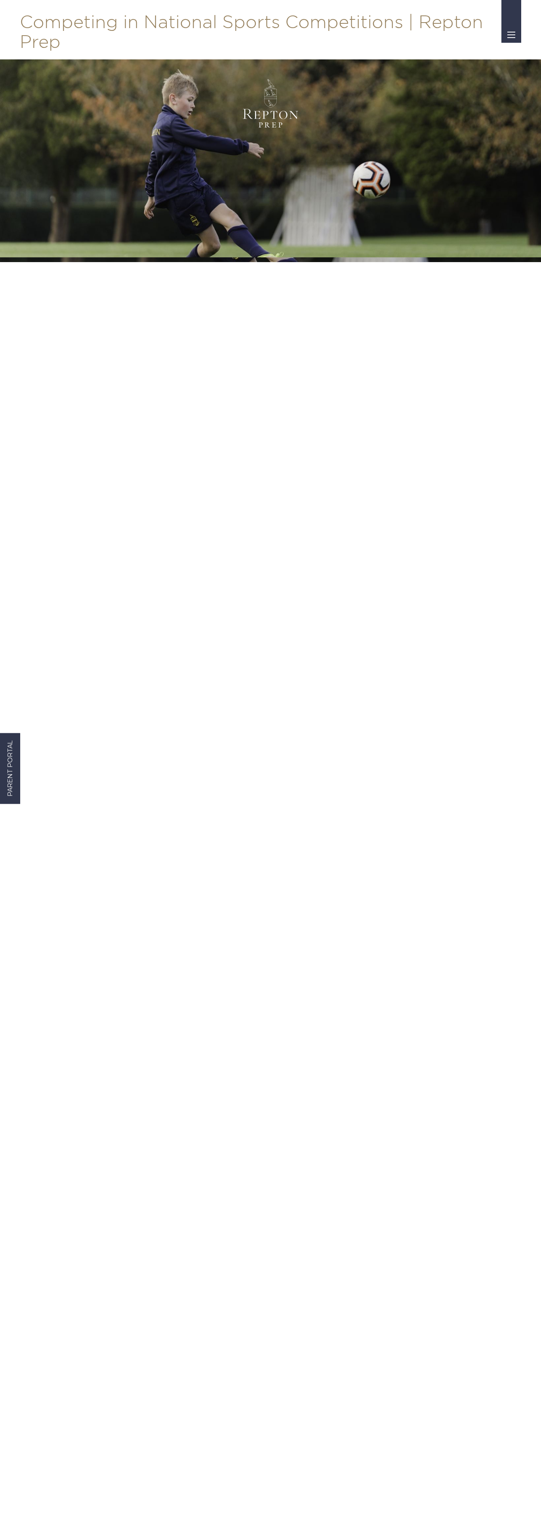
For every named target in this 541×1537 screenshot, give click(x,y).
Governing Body (185, 1267)
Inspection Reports (188, 1281)
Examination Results (191, 1308)
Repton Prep (334, 1239)
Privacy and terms (266, 1517)
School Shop (179, 1294)
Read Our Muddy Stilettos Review (207, 1358)
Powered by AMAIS (369, 1517)
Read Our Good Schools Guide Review (213, 1340)
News (169, 1322)
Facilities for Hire (339, 1336)
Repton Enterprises (343, 1308)
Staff (442, 1253)
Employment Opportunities (476, 1281)
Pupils (445, 1267)
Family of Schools (340, 1267)
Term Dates (178, 1239)
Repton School (336, 1253)
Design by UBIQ (322, 1517)
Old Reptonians (338, 1281)
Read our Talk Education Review (205, 1376)
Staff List (174, 1253)
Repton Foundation (344, 1294)
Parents (447, 1239)
